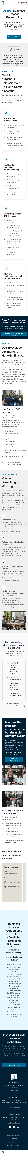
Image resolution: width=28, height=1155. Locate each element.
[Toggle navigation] (18, 2)
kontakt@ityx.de (14, 1090)
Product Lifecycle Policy (14, 1146)
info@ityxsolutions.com (14, 1107)
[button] (3, 1152)
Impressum (14, 1138)
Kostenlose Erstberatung (14, 759)
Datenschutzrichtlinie (14, 1142)
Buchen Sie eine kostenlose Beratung (14, 334)
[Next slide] (11, 906)
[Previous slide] (4, 906)
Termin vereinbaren (14, 37)
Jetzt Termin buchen (14, 1065)
